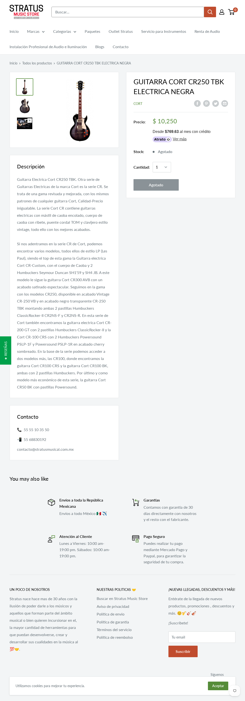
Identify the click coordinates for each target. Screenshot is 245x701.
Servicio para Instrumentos (163, 31)
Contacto (120, 46)
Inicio (14, 31)
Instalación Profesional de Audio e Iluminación (48, 46)
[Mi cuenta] (221, 12)
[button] (5, 350)
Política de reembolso (115, 637)
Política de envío (110, 614)
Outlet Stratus (121, 31)
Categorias (62, 31)
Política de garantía (113, 622)
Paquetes (92, 31)
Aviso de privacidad (113, 606)
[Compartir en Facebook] (197, 103)
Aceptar (218, 686)
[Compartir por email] (224, 103)
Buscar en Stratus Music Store (122, 598)
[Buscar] (210, 12)
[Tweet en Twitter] (215, 103)
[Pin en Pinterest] (206, 103)
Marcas (33, 31)
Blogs (99, 46)
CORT (138, 104)
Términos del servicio (114, 629)
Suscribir (183, 651)
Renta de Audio (207, 31)
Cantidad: (142, 167)
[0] (231, 12)
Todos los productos (37, 63)
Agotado (156, 184)
